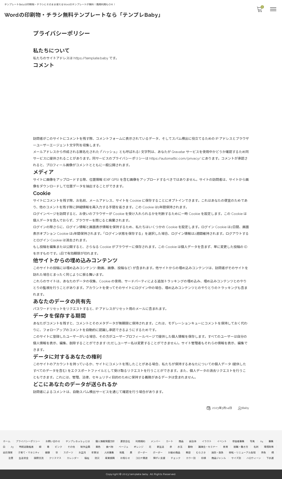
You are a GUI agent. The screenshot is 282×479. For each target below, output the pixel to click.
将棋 (203, 458)
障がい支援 (159, 458)
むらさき (201, 452)
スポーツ (68, 452)
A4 (261, 441)
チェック (175, 458)
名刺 (256, 446)
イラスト (207, 441)
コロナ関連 (141, 458)
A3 (12, 446)
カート (169, 441)
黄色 (98, 446)
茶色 (263, 452)
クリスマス (55, 458)
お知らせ (125, 458)
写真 (252, 441)
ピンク (58, 446)
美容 (188, 452)
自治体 (192, 441)
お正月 (82, 452)
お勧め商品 (174, 452)
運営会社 (125, 441)
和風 (121, 452)
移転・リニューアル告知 (242, 452)
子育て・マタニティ (29, 452)
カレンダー (73, 458)
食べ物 (109, 446)
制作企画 (85, 446)
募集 (271, 441)
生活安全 (23, 458)
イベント (222, 441)
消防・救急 (217, 452)
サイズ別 (236, 458)
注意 (10, 458)
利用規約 (140, 441)
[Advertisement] (141, 102)
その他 (71, 446)
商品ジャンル (219, 458)
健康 (47, 452)
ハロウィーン (254, 458)
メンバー (155, 441)
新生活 (160, 446)
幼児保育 (8, 452)
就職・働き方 (241, 446)
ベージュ (123, 446)
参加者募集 (238, 441)
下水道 (270, 458)
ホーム (6, 441)
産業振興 (110, 458)
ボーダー (142, 452)
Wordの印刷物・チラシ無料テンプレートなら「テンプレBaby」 (83, 15)
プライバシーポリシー (28, 441)
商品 (181, 441)
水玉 (180, 446)
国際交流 (39, 458)
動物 (190, 446)
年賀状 (95, 452)
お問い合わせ (53, 441)
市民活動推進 (26, 446)
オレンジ (138, 446)
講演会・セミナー (208, 446)
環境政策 (269, 446)
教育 (225, 446)
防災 (97, 458)
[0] (259, 10)
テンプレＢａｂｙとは (78, 441)
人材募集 (109, 452)
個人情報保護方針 (105, 441)
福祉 (86, 458)
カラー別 (191, 458)
